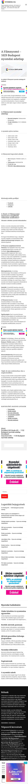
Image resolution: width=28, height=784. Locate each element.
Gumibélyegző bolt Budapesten (7, 736)
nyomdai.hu (21, 747)
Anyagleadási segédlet (14, 414)
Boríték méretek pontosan (11, 625)
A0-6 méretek (19, 730)
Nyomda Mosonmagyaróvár (12, 752)
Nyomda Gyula (7, 747)
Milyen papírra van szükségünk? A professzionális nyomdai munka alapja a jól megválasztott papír (12, 515)
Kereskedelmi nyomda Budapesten (13, 737)
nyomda (10, 741)
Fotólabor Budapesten (17, 734)
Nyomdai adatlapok (13, 420)
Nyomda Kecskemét (21, 749)
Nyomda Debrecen (14, 745)
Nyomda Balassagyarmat (17, 741)
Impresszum (12, 722)
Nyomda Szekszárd (11, 758)
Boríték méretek (12, 411)
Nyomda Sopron (16, 756)
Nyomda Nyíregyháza (13, 755)
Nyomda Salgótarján (9, 756)
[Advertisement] (14, 28)
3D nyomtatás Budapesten (8, 730)
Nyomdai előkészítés (13, 413)
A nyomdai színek (8, 672)
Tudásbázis (11, 416)
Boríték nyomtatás (12, 418)
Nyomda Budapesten (10, 743)
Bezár (25, 762)
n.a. (15, 164)
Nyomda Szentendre (21, 758)
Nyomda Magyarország (9, 751)
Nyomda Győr (14, 747)
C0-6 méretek (7, 732)
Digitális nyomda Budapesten (12, 733)
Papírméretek (11, 409)
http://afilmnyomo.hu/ (19, 166)
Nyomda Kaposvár (11, 748)
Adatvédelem (4, 722)
